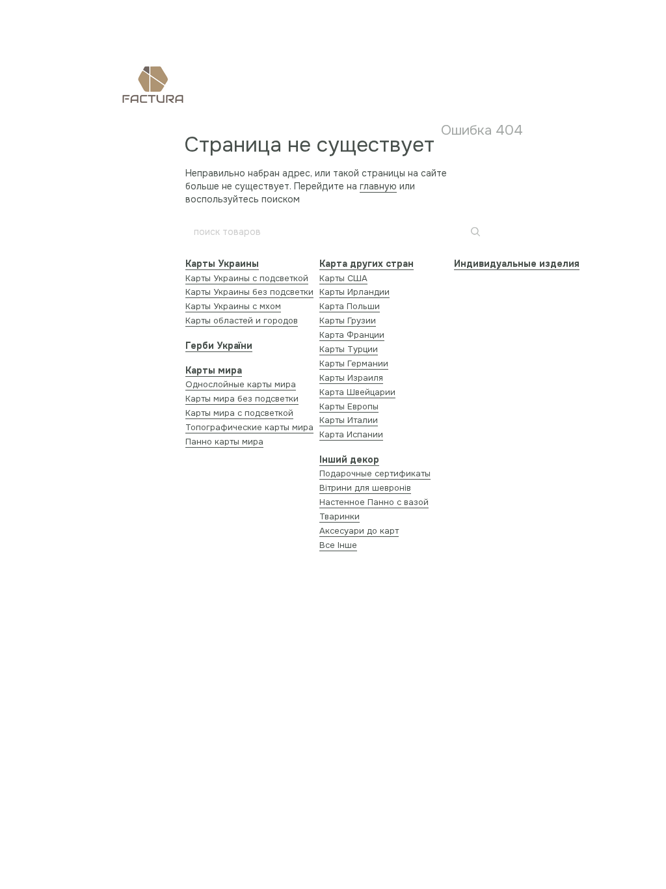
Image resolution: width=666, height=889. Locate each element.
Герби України (218, 345)
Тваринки (339, 516)
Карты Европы (349, 406)
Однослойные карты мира (240, 384)
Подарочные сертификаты (375, 473)
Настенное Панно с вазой (374, 502)
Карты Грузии (347, 320)
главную (378, 186)
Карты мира (213, 370)
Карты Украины (222, 263)
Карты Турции (348, 349)
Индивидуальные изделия (516, 263)
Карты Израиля (351, 377)
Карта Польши (349, 306)
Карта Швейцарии (357, 392)
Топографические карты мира (249, 427)
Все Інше (338, 545)
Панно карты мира (224, 441)
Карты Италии (348, 420)
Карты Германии (353, 363)
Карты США (343, 278)
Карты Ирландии (354, 291)
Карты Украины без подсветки (249, 291)
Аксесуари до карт (359, 530)
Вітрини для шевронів (365, 487)
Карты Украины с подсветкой (246, 278)
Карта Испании (351, 434)
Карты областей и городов (241, 320)
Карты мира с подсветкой (239, 412)
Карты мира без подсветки (242, 398)
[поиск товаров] (474, 231)
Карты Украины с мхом (233, 306)
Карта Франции (351, 334)
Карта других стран (366, 263)
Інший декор (349, 459)
